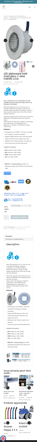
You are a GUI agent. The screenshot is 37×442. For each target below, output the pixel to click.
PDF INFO (7, 173)
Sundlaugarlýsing (13, 17)
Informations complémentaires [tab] (14, 239)
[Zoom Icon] (18, 40)
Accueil (5, 16)
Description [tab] (9, 236)
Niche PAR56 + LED (6, 209)
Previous (4, 66)
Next (33, 66)
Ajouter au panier (19, 217)
